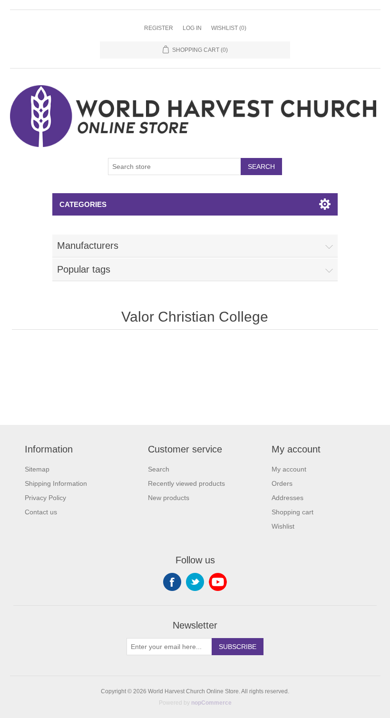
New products (168, 498)
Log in (192, 28)
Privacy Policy (45, 498)
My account (289, 469)
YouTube (218, 582)
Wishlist (283, 526)
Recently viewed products (186, 483)
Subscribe (237, 646)
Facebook (172, 582)
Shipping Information (56, 483)
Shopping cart (292, 512)
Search (261, 166)
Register (158, 28)
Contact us (41, 512)
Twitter (195, 582)
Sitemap (37, 469)
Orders (282, 483)
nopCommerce (211, 702)
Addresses (287, 498)
